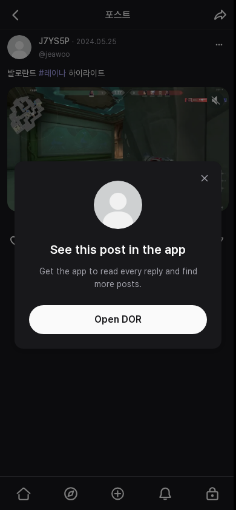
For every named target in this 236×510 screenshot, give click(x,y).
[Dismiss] (204, 178)
